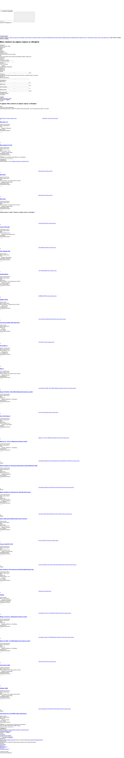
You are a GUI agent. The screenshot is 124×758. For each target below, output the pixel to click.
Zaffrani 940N (4, 688)
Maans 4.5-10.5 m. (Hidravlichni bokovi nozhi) (13, 616)
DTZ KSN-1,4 (4, 345)
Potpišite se (3, 160)
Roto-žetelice (59, 37)
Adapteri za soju (83, 37)
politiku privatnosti (16, 161)
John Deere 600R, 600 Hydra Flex (10, 322)
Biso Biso (3, 174)
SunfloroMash (4, 274)
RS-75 (2, 368)
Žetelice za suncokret (42, 37)
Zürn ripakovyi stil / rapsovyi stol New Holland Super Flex (17, 569)
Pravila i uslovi (3, 739)
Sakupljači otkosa (51, 37)
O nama (2, 735)
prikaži (2, 97)
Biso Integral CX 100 (6, 145)
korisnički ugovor (25, 161)
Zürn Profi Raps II (5, 416)
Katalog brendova (39, 739)
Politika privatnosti (11, 739)
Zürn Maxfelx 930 (5, 251)
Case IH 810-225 (5, 227)
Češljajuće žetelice (66, 37)
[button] (62, 29)
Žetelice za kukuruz (32, 37)
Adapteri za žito (24, 37)
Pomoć (5, 735)
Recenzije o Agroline (29, 739)
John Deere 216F (5, 665)
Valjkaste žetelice (75, 37)
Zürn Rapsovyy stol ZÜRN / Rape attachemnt (13, 713)
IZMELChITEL (4, 299)
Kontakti (9, 735)
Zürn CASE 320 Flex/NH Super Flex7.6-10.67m (13, 518)
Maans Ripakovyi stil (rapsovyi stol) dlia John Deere (15, 492)
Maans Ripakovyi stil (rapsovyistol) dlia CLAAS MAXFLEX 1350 (18, 465)
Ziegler (105, 37)
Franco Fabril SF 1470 (6, 544)
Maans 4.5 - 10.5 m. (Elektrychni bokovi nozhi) (13, 441)
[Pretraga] (24, 17)
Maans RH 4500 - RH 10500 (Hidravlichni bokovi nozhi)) (16, 392)
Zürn (108, 37)
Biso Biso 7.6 (4, 122)
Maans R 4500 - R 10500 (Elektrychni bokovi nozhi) (15, 641)
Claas (102, 37)
